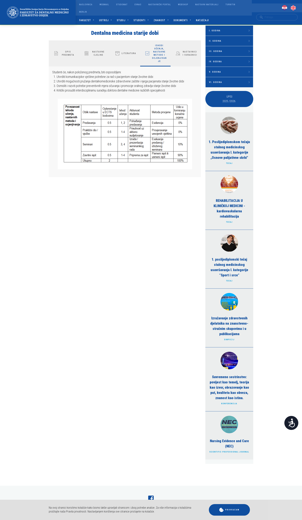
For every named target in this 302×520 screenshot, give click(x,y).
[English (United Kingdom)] (293, 7)
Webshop (183, 4)
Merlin (83, 12)
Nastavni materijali (206, 4)
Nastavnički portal (159, 4)
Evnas (138, 4)
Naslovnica (85, 4)
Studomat (122, 4)
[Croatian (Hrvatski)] (284, 7)
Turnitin (230, 4)
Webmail (104, 4)
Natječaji (202, 20)
